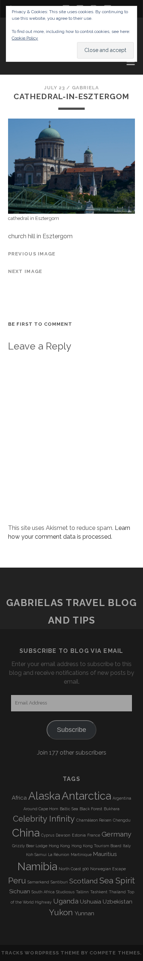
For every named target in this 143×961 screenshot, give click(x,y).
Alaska (44, 795)
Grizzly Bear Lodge (29, 846)
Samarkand (38, 882)
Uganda (65, 901)
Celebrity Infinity (44, 818)
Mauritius (105, 854)
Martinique (81, 854)
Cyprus (47, 835)
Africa (19, 797)
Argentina (122, 798)
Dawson (63, 835)
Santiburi (59, 882)
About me (23, 63)
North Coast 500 (74, 869)
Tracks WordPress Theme (40, 953)
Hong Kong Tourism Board (96, 846)
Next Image (25, 271)
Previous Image (32, 254)
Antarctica (86, 795)
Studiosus (65, 892)
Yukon (61, 912)
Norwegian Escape (108, 869)
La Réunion (58, 854)
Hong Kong (59, 846)
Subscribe (71, 729)
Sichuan (19, 891)
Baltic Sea (69, 809)
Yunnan (84, 913)
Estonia (79, 835)
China (26, 832)
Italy (127, 846)
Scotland (83, 881)
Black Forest (91, 809)
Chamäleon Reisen (93, 820)
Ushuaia (90, 901)
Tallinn (82, 892)
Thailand (117, 892)
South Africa (43, 892)
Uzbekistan (117, 901)
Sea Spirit (117, 880)
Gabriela (85, 87)
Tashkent (98, 892)
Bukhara (112, 809)
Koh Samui (36, 854)
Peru (17, 880)
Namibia (37, 866)
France (93, 835)
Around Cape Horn (40, 809)
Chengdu (122, 820)
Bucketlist (26, 72)
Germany (116, 834)
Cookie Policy (25, 38)
